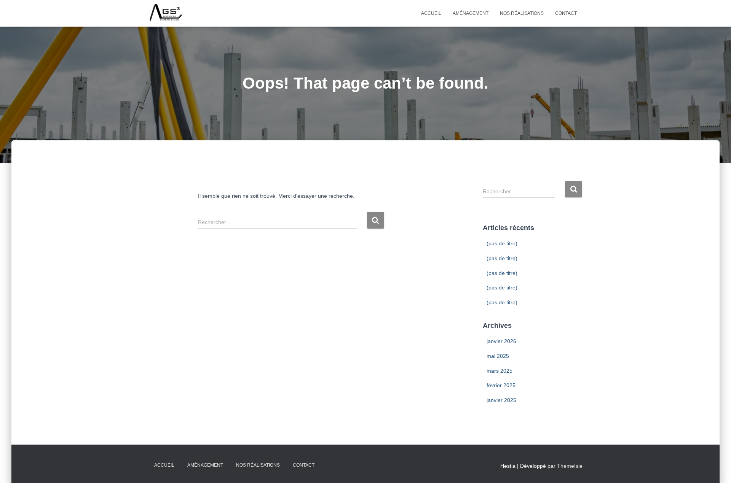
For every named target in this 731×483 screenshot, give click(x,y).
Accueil (431, 13)
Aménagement (470, 13)
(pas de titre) (502, 243)
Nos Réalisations (522, 13)
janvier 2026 (501, 341)
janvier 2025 (501, 400)
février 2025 (501, 385)
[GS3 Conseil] (166, 13)
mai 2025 (498, 356)
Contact (566, 13)
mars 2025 (499, 371)
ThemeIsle (570, 466)
